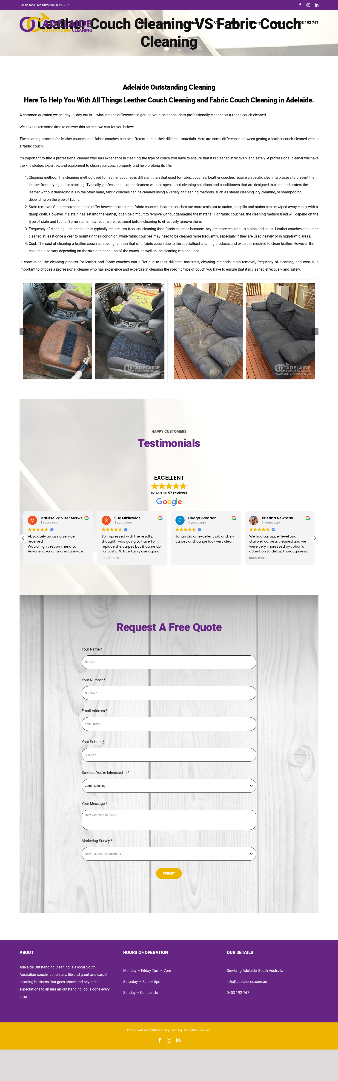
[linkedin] (316, 5)
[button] (23, 331)
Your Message (94, 803)
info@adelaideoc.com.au (247, 981)
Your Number (93, 680)
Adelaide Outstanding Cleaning (169, 87)
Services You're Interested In (105, 772)
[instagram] (308, 5)
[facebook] (300, 5)
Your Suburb (93, 742)
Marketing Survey (97, 841)
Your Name (92, 649)
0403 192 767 (60, 5)
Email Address (94, 711)
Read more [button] (110, 558)
